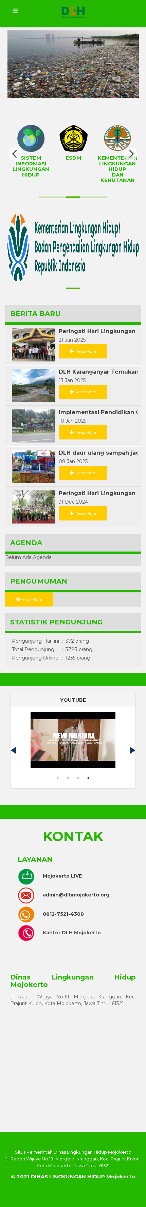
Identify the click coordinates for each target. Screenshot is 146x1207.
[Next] (131, 154)
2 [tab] (68, 778)
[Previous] (15, 154)
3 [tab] (78, 778)
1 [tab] (57, 778)
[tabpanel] (73, 742)
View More (31, 599)
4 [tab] (88, 778)
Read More (85, 351)
